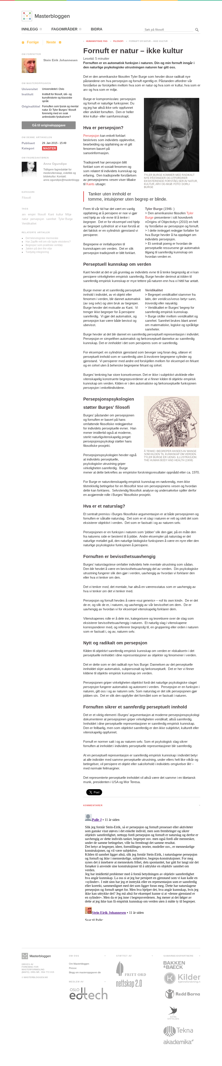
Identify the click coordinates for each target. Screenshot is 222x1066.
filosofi (42, 214)
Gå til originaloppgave (48, 125)
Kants (90, 184)
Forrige (33, 42)
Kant (51, 214)
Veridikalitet (29, 223)
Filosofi (118, 41)
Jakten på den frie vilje (39, 248)
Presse (73, 968)
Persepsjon (91, 135)
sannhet (51, 219)
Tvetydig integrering (37, 252)
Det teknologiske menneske (42, 238)
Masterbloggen (58, 16)
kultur (59, 214)
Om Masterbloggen (79, 963)
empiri (32, 214)
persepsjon (37, 219)
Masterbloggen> (36, 956)
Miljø (68, 214)
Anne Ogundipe (55, 163)
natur (25, 219)
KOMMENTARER (93, 805)
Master (49, 148)
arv (24, 214)
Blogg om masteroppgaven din (85, 972)
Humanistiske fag (97, 41)
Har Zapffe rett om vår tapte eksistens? (48, 241)
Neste (51, 42)
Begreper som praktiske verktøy (44, 245)
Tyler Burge (65, 219)
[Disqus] (141, 866)
